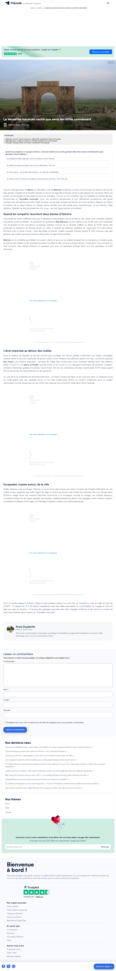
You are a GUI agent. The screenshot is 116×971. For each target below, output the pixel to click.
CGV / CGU (11, 953)
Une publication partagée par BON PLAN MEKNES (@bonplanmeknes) (58, 342)
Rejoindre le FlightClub (16, 920)
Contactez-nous (13, 949)
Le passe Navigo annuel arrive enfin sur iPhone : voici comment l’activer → (36, 751)
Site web (6, 710)
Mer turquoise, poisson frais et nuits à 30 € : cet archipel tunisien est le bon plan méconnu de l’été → (46, 775)
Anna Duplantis (25, 626)
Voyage (39, 8)
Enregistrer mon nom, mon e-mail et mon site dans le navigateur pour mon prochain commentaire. (45, 722)
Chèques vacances (15, 913)
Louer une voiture (14, 917)
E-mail (6, 700)
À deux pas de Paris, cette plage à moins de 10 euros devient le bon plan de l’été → (39, 755)
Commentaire (9, 661)
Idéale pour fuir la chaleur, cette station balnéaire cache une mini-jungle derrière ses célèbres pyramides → (50, 771)
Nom (5, 689)
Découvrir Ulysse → (104, 966)
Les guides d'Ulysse (15, 936)
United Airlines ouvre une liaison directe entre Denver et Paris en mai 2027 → (37, 779)
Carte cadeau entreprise (17, 910)
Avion (7, 803)
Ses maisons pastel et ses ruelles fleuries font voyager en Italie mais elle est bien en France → (44, 788)
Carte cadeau (12, 906)
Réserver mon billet (100, 52)
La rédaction (12, 929)
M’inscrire (105, 847)
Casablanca (84, 603)
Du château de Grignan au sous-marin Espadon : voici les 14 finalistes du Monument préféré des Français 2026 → (52, 783)
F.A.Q (9, 940)
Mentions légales (14, 956)
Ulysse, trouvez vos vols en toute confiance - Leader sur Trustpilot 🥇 (32, 50)
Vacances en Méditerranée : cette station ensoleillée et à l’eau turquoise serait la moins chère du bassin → (49, 747)
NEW (7, 808)
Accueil (33, 8)
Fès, (23, 606)
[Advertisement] (58, 27)
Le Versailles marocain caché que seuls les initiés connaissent (47, 119)
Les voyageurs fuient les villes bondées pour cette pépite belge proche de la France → (41, 760)
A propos (11, 933)
